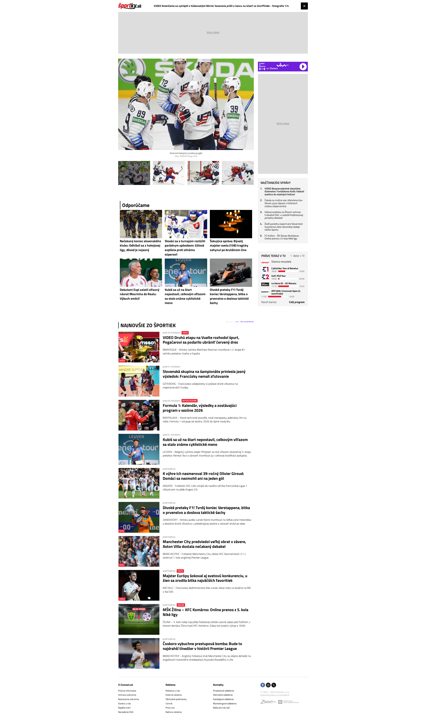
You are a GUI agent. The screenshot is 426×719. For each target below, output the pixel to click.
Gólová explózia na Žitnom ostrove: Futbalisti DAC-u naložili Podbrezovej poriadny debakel (284, 215)
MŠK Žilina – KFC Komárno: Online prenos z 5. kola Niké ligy (205, 612)
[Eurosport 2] (265, 277)
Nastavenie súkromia (128, 699)
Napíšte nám (124, 707)
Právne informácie (127, 690)
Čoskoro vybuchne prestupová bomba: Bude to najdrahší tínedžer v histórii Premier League (202, 646)
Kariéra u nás (124, 703)
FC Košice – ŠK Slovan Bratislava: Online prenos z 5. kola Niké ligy (282, 237)
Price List (170, 707)
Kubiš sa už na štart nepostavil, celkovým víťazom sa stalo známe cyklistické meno (205, 442)
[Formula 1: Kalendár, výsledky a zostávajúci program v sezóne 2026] (138, 415)
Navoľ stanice (268, 302)
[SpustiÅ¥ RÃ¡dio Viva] (283, 65)
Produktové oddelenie (223, 690)
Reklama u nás (173, 690)
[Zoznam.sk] (269, 702)
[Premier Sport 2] (265, 292)
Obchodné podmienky (176, 699)
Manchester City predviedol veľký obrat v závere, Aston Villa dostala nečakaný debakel (204, 544)
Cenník (169, 703)
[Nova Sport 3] (265, 284)
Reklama (170, 685)
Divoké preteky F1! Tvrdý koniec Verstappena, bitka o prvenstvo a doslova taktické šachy (206, 510)
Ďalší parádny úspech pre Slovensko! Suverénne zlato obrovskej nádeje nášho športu (284, 227)
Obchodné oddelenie (223, 695)
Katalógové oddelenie (223, 699)
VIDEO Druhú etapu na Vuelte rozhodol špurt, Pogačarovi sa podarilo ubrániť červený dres (201, 340)
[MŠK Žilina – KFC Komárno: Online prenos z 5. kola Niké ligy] (138, 619)
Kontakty (218, 685)
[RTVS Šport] (265, 262)
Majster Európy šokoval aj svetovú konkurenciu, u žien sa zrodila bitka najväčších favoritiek (205, 578)
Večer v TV (299, 256)
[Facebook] (262, 685)
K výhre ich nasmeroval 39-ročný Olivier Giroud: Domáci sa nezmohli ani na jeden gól (203, 476)
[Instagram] (268, 685)
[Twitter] (273, 685)
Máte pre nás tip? (221, 707)
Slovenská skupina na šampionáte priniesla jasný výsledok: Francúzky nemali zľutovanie (204, 374)
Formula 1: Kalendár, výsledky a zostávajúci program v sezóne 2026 (200, 408)
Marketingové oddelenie (224, 703)
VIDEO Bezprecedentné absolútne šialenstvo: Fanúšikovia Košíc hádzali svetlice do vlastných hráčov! (284, 191)
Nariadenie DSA (125, 712)
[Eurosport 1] (265, 269)
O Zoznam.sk (125, 685)
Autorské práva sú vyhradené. (275, 695)
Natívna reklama (174, 712)
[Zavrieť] (304, 5)
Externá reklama (174, 695)
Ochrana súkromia (127, 695)
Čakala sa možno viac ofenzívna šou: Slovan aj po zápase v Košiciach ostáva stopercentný (284, 203)
